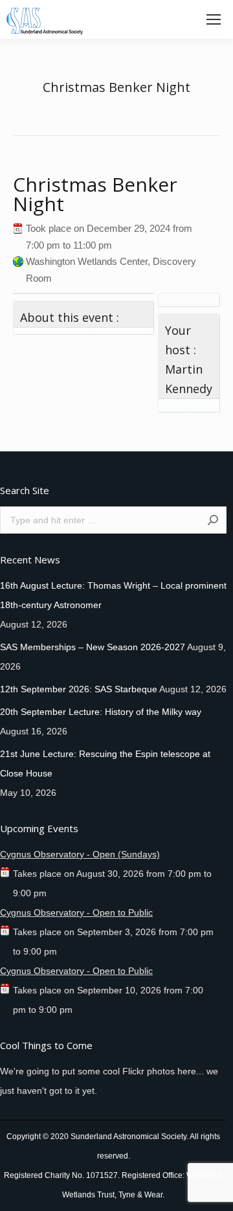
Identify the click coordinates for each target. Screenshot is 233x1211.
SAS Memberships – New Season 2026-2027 (92, 647)
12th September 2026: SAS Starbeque (78, 689)
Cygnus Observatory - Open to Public (76, 912)
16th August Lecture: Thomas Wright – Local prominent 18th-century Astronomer (113, 595)
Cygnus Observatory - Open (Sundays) (80, 854)
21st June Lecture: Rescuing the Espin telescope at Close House (105, 763)
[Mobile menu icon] (214, 19)
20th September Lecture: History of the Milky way (100, 712)
